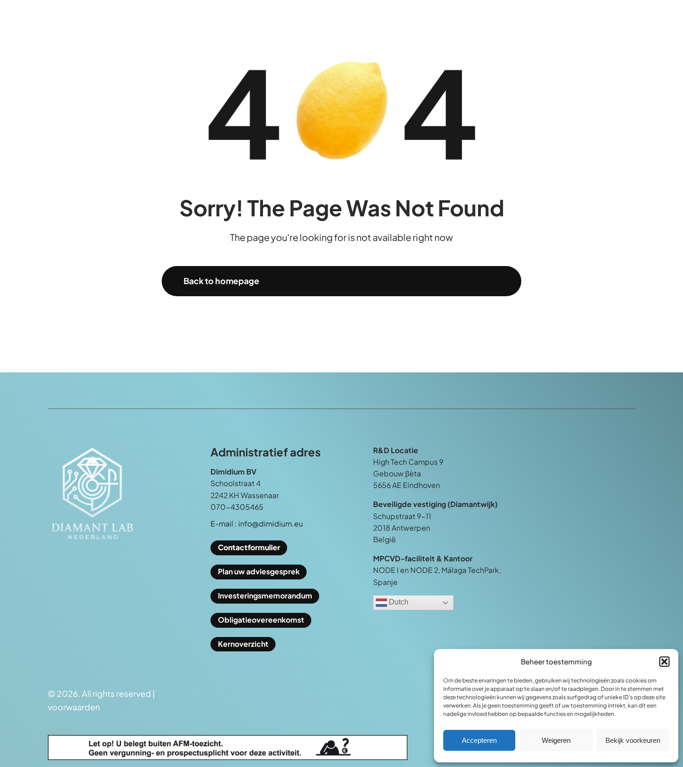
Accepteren (479, 740)
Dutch (397, 602)
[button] (664, 661)
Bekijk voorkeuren (632, 740)
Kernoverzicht (243, 644)
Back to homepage (221, 281)
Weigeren (556, 740)
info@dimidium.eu (270, 523)
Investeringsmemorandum (265, 595)
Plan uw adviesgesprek (259, 571)
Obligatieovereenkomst (261, 619)
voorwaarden (74, 707)
